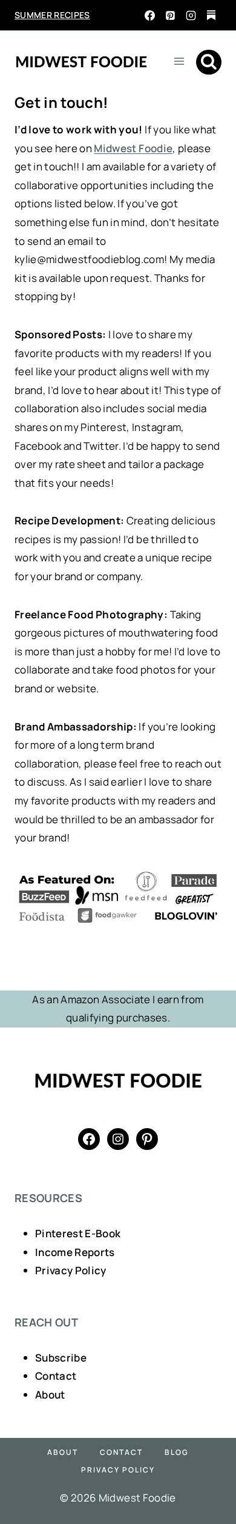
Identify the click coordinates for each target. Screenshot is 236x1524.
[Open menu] (179, 61)
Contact (55, 1376)
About (50, 1395)
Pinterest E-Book (77, 1233)
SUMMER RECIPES (52, 15)
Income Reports (75, 1252)
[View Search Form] (208, 62)
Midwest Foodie (133, 148)
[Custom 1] (211, 15)
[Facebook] (149, 15)
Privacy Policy (71, 1270)
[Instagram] (190, 15)
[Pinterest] (170, 15)
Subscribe (61, 1358)
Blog (177, 1452)
